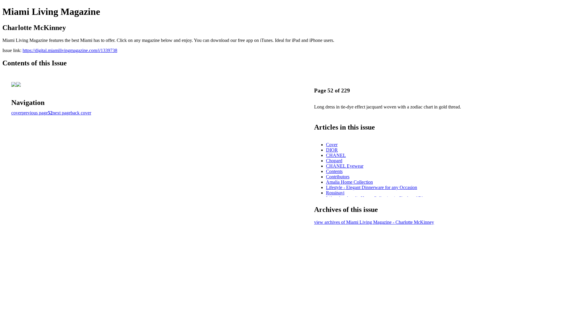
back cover (81, 112)
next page (62, 112)
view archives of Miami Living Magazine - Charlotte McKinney (374, 222)
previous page (35, 112)
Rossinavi (335, 192)
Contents (334, 171)
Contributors (337, 176)
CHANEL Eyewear (344, 166)
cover (16, 112)
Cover (332, 144)
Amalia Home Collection (349, 182)
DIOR (332, 149)
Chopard (334, 160)
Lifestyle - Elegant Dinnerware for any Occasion (371, 187)
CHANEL (336, 155)
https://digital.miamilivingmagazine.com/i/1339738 (70, 50)
